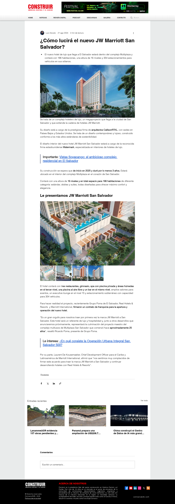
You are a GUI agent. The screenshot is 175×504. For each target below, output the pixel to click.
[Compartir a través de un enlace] (60, 383)
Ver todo (144, 400)
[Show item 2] (63, 273)
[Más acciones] (133, 32)
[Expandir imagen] (87, 233)
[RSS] (148, 488)
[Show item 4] (96, 273)
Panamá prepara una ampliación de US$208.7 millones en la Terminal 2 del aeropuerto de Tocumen (87, 432)
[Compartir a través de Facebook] (41, 383)
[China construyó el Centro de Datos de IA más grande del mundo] (129, 415)
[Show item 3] (80, 273)
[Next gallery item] (131, 233)
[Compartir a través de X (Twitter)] (47, 383)
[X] (144, 488)
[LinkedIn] (135, 488)
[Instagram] (139, 488)
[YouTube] (130, 488)
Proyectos (45, 375)
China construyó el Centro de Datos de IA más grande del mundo (128, 432)
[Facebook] (126, 488)
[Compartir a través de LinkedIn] (54, 383)
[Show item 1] (47, 273)
